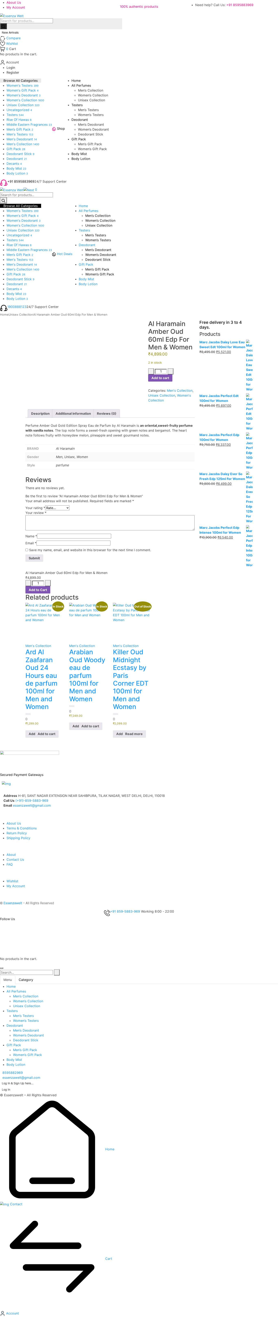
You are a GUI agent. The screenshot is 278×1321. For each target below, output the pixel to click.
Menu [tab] (7, 980)
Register (13, 72)
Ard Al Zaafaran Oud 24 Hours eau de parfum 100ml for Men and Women (41, 679)
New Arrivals (10, 32)
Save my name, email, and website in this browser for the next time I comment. (90, 550)
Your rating (35, 508)
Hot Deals (64, 254)
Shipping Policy (18, 838)
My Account (16, 7)
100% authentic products (139, 6)
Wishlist (12, 881)
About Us (14, 2)
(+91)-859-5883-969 (31, 800)
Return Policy (17, 833)
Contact (15, 1204)
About (11, 855)
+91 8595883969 (239, 5)
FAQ (10, 864)
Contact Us (15, 859)
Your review (35, 513)
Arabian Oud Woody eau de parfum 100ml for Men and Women (87, 675)
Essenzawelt (12, 903)
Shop (61, 129)
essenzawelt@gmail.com (32, 805)
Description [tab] (40, 413)
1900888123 (16, 307)
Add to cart (160, 378)
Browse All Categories (20, 81)
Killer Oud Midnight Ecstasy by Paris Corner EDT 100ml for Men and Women (131, 679)
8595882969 (12, 1073)
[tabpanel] (139, 1025)
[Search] (3, 26)
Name (31, 536)
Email (30, 543)
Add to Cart (38, 590)
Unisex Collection (21, 314)
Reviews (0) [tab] (106, 413)
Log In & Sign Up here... (17, 1083)
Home (4, 314)
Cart (108, 1259)
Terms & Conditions (22, 828)
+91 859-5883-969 (125, 911)
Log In (6, 1089)
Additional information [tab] (73, 413)
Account (12, 1313)
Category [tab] (26, 980)
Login (11, 67)
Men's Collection (180, 390)
